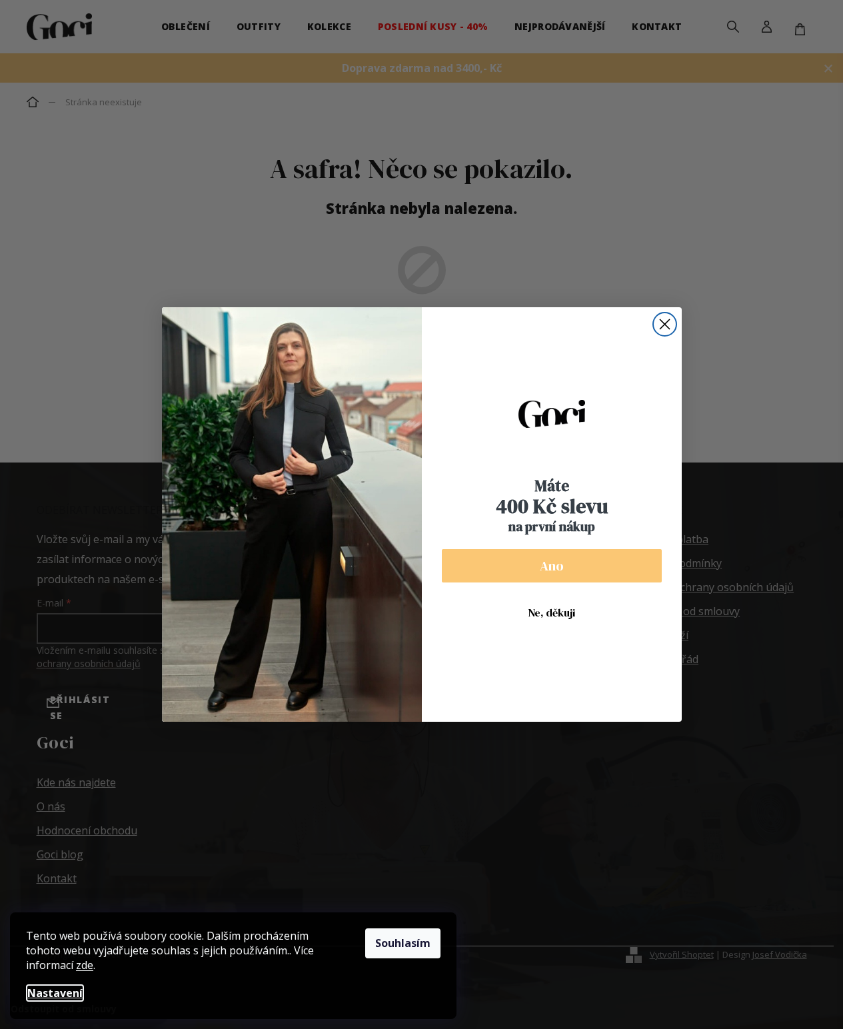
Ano (552, 565)
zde (84, 965)
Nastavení (55, 993)
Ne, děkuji (551, 612)
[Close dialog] (664, 324)
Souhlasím (402, 943)
